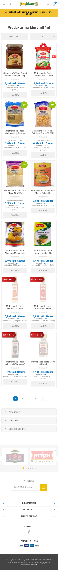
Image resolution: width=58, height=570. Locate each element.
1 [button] (23, 468)
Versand (19, 86)
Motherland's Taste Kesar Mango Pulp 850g (43, 191)
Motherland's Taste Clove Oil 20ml (43, 363)
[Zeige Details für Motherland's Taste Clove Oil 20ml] (43, 345)
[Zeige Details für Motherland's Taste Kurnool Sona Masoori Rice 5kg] (43, 56)
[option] (15, 456)
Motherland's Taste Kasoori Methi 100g (43, 251)
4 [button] (30, 468)
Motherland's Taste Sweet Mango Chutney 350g (15, 74)
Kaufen (15, 95)
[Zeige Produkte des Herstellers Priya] (43, 456)
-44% (52, 105)
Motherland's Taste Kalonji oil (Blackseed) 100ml (15, 364)
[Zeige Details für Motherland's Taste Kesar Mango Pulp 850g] (43, 174)
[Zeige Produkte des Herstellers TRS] (15, 456)
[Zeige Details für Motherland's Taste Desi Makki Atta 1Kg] (15, 174)
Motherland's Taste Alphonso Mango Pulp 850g (15, 253)
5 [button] (32, 468)
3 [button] (28, 468)
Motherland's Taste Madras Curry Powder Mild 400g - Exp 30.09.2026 (15, 135)
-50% (24, 165)
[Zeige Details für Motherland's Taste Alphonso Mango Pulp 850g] (15, 233)
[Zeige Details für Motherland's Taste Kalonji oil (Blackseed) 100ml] (15, 345)
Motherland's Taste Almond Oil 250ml (15, 307)
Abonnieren (43, 487)
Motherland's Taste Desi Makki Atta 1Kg (15, 191)
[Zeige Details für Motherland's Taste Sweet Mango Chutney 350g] (15, 56)
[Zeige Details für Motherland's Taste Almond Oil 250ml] (15, 289)
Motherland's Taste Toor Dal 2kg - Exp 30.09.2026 (43, 132)
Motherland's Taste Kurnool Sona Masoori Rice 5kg (43, 76)
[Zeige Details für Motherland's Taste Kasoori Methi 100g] (43, 233)
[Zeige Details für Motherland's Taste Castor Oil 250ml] (43, 289)
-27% (24, 105)
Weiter (42, 398)
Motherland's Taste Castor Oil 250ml (43, 307)
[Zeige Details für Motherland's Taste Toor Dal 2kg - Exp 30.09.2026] (43, 114)
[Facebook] (29, 532)
